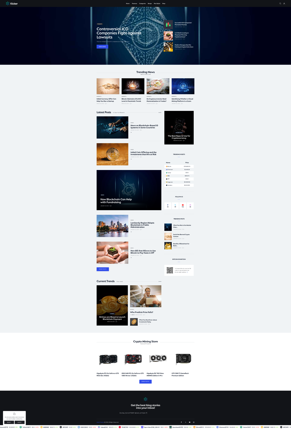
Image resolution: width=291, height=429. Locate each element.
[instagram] (193, 422)
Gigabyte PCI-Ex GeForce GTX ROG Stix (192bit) (108, 374)
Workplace (179, 132)
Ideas (132, 122)
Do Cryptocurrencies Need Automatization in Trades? (156, 100)
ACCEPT (20, 422)
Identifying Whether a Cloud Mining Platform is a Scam (182, 100)
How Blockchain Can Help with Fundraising (116, 200)
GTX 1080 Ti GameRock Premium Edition (180, 374)
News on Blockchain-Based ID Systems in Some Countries (144, 126)
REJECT (9, 422)
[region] (14, 418)
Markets (99, 96)
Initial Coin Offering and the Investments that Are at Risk (143, 153)
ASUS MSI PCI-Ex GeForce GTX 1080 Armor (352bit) (133, 374)
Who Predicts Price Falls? (141, 312)
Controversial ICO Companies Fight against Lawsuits (119, 32)
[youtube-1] (189, 422)
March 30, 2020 (178, 26)
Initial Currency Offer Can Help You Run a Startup (106, 100)
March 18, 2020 (125, 103)
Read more (102, 46)
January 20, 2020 (176, 103)
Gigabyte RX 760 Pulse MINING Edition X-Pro (155, 374)
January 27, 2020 (143, 324)
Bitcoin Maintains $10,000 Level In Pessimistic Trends (131, 100)
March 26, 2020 (100, 103)
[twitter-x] (185, 422)
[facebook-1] (181, 422)
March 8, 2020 (138, 314)
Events (132, 309)
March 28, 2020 (178, 39)
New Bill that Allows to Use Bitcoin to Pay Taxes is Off (143, 251)
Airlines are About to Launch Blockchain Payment (112, 317)
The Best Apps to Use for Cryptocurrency (179, 136)
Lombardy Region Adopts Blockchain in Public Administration (142, 224)
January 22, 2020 (151, 103)
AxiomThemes (100, 422)
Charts (112, 313)
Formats (99, 24)
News (102, 195)
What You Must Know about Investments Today (148, 321)
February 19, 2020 (177, 140)
